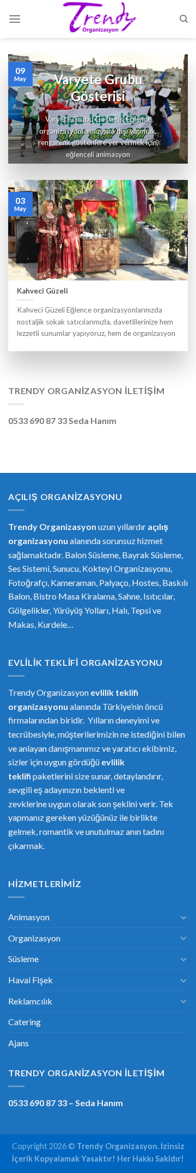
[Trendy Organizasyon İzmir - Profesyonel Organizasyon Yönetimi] (98, 19)
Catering (24, 1021)
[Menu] (14, 18)
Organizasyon (34, 938)
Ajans (18, 1043)
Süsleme (23, 958)
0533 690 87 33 (37, 1102)
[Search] (184, 19)
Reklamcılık (30, 1001)
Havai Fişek (30, 980)
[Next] (170, 109)
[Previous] (25, 109)
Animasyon (29, 917)
